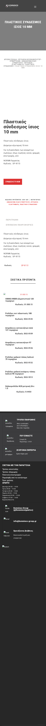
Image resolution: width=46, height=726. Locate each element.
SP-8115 (24, 265)
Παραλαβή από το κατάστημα (14, 478)
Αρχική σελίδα (10, 59)
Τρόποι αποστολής (10, 469)
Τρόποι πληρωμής (9, 472)
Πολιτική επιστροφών (11, 475)
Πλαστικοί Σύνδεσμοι (28, 204)
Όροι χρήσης (7, 480)
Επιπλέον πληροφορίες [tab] (19, 225)
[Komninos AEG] (12, 6)
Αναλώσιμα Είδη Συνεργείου (18, 202)
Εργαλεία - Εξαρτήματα (22, 63)
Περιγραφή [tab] (12, 220)
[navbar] (35, 6)
